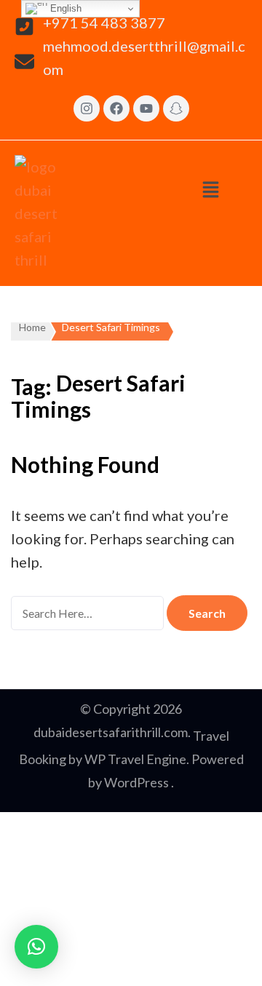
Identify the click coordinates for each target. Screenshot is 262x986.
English (64, 8)
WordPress (136, 782)
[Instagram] (87, 108)
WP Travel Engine (135, 759)
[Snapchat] (176, 108)
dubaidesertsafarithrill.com (110, 732)
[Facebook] (116, 108)
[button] (211, 189)
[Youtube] (146, 108)
